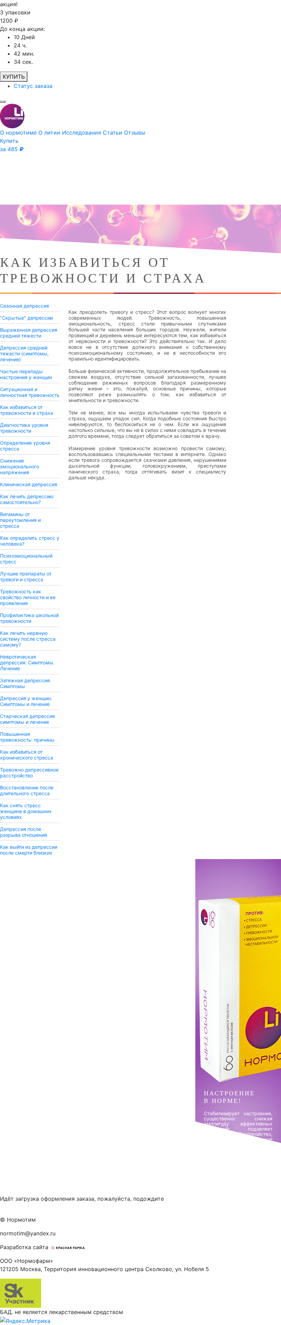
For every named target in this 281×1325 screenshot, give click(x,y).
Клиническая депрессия (28, 484)
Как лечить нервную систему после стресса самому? (28, 639)
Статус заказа (33, 85)
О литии (50, 132)
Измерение (82, 448)
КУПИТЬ (14, 76)
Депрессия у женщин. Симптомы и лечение (26, 701)
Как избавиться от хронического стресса (26, 755)
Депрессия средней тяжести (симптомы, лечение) (24, 353)
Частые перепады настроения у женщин (26, 374)
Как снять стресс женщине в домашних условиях (26, 811)
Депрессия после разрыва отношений (23, 832)
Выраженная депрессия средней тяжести (28, 333)
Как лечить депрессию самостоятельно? (26, 499)
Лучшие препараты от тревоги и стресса (25, 576)
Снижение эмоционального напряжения (19, 466)
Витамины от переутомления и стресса (20, 520)
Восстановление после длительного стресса (26, 790)
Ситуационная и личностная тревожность (30, 392)
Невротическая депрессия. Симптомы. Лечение (27, 662)
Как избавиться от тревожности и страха (26, 410)
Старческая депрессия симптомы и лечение (27, 719)
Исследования (82, 132)
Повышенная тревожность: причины (27, 737)
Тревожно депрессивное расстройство (29, 772)
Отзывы (134, 132)
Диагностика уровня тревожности (24, 428)
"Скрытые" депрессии (26, 318)
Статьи (113, 132)
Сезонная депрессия (24, 306)
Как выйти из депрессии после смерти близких (28, 850)
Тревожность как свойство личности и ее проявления (28, 597)
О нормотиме (19, 132)
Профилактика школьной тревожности (29, 618)
